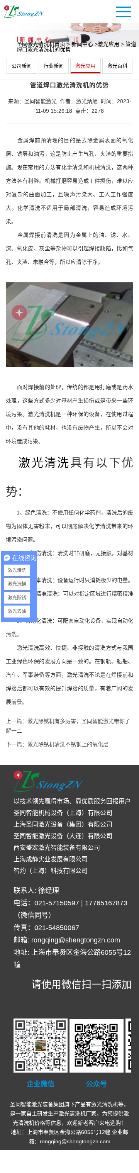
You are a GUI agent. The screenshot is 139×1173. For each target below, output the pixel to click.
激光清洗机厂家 (78, 1113)
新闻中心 (82, 44)
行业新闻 (54, 66)
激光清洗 (44, 462)
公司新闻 (22, 66)
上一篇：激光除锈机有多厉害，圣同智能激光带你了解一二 (68, 726)
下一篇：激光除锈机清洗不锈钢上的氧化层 (57, 744)
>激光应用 (107, 44)
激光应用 (85, 66)
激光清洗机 (104, 1104)
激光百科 (117, 66)
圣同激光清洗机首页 (41, 44)
